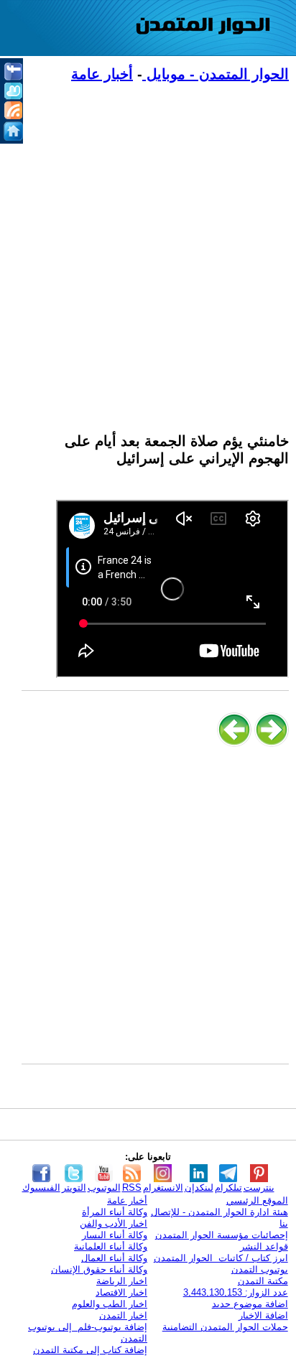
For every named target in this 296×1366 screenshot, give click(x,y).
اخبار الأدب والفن (113, 1223)
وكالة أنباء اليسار (114, 1235)
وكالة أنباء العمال (114, 1258)
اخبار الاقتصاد (121, 1292)
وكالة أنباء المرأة (114, 1212)
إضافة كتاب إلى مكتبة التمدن (90, 1349)
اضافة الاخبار (263, 1315)
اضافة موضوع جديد (250, 1303)
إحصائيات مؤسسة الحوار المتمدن (221, 1235)
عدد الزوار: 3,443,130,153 (235, 1292)
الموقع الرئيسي (257, 1200)
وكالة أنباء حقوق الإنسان (99, 1269)
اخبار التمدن (123, 1315)
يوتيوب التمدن (259, 1269)
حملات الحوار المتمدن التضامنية (225, 1326)
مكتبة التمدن (263, 1281)
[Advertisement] (148, 249)
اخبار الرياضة (121, 1281)
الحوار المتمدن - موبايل (215, 74)
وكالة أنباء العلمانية (110, 1246)
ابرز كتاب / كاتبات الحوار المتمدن (221, 1258)
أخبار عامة (102, 74)
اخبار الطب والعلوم (109, 1303)
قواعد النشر (264, 1246)
